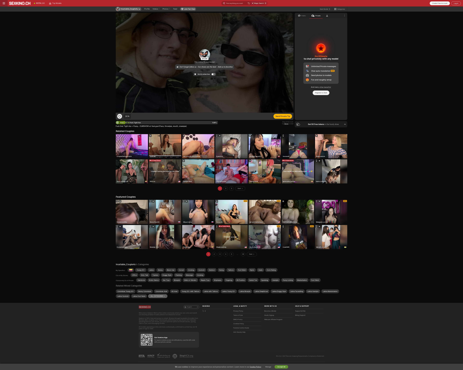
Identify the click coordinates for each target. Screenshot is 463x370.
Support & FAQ (300, 311)
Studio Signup (269, 315)
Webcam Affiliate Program (273, 319)
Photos (166, 9)
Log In (456, 3)
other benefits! (325, 87)
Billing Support (300, 315)
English (189, 307)
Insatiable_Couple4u (126, 264)
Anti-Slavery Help (239, 332)
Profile (147, 9)
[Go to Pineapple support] (175, 356)
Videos (156, 9)
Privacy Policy (238, 311)
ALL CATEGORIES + (158, 296)
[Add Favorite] (119, 116)
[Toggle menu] (4, 3)
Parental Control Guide (241, 328)
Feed (175, 9)
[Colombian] (131, 270)
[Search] (248, 3)
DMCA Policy (237, 319)
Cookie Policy (255, 367)
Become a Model (270, 311)
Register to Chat (321, 93)
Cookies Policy (238, 324)
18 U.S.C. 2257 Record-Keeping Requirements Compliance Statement (300, 356)
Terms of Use (238, 315)
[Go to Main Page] (20, 3)
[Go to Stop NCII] (187, 356)
